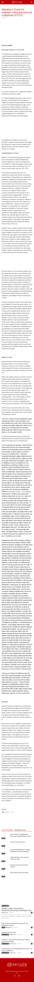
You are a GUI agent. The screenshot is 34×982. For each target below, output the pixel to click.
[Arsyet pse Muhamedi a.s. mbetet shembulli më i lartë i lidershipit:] (5, 851)
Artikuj (7, 6)
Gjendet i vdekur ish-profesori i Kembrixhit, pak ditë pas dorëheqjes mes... (17, 909)
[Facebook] (3, 21)
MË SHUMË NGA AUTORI (20, 830)
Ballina (3, 6)
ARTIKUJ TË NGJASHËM (7, 830)
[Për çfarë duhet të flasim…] (5, 844)
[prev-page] (3, 880)
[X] (6, 21)
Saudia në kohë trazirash (9, 932)
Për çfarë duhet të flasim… (18, 842)
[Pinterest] (10, 21)
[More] (17, 21)
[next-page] (5, 880)
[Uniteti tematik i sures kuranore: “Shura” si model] (5, 859)
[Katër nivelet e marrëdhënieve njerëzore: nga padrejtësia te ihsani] (5, 836)
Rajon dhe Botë (5, 905)
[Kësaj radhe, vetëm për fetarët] (5, 874)
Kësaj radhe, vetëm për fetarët (19, 872)
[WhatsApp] (14, 21)
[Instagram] (19, 975)
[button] (2, 2)
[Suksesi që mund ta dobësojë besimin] (5, 867)
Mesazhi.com (5, 912)
